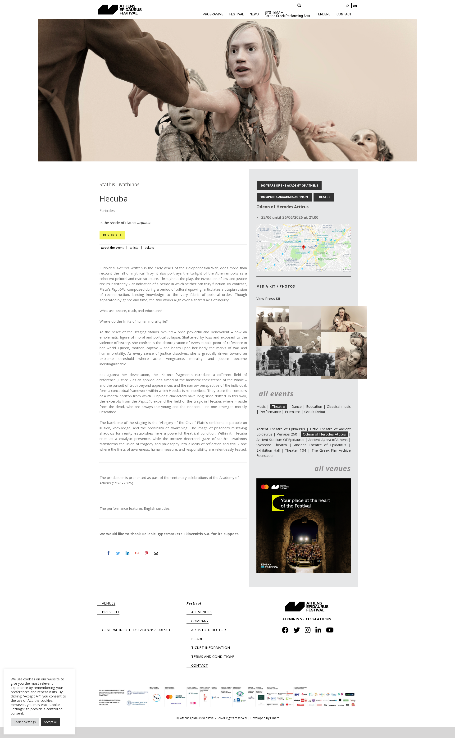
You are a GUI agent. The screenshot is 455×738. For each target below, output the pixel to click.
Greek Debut (314, 411)
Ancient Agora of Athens (327, 439)
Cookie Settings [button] (25, 722)
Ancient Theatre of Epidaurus (280, 428)
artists (134, 247)
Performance (270, 411)
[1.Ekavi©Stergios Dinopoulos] (312, 355)
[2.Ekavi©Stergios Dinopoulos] (279, 348)
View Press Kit (268, 298)
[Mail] (156, 553)
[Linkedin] (127, 553)
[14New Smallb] (344, 334)
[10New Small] (279, 325)
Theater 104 (295, 450)
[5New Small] (312, 308)
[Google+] (137, 553)
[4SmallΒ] (279, 308)
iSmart (274, 718)
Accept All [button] (50, 722)
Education (314, 406)
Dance (296, 406)
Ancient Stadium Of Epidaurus (280, 439)
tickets (149, 247)
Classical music (339, 406)
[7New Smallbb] (344, 308)
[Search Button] (299, 5)
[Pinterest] (146, 553)
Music (261, 406)
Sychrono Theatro (271, 444)
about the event (112, 247)
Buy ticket (112, 235)
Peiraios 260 (287, 434)
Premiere (292, 411)
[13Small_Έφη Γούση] (312, 332)
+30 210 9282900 (147, 629)
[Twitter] (118, 553)
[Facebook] (108, 553)
